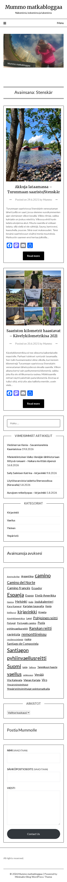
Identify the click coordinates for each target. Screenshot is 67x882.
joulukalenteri (44, 601)
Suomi (14, 666)
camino (43, 575)
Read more (33, 255)
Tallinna (32, 667)
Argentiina (27, 576)
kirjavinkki (27, 611)
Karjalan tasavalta (33, 606)
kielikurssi (11, 612)
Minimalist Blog (23, 876)
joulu (31, 602)
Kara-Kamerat (14, 606)
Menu (60, 22)
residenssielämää (15, 639)
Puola (41, 623)
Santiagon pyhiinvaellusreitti (27, 654)
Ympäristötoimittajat (17, 684)
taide (25, 667)
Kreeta (42, 612)
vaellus (14, 674)
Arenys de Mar (13, 576)
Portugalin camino (26, 623)
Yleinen (11, 528)
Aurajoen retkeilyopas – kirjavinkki (26, 492)
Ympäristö (13, 535)
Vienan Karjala (32, 680)
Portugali (11, 623)
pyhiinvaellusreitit (17, 628)
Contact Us (33, 833)
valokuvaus (28, 675)
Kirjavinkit (13, 512)
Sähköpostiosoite (27, 769)
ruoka (28, 639)
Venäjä (39, 674)
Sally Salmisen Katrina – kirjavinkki (26, 473)
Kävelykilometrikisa (16, 618)
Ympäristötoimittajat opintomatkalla (28, 688)
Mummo (47, 199)
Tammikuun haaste (47, 667)
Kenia (48, 606)
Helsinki (21, 601)
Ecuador (37, 588)
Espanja (15, 595)
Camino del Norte (21, 582)
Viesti (11, 787)
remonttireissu (34, 634)
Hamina (10, 602)
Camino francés (18, 588)
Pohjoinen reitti (45, 618)
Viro (44, 680)
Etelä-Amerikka (45, 595)
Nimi (17, 750)
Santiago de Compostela (22, 644)
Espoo (29, 595)
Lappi (29, 618)
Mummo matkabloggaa (33, 7)
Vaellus (11, 520)
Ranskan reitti (40, 628)
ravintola (13, 634)
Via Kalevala (14, 680)
